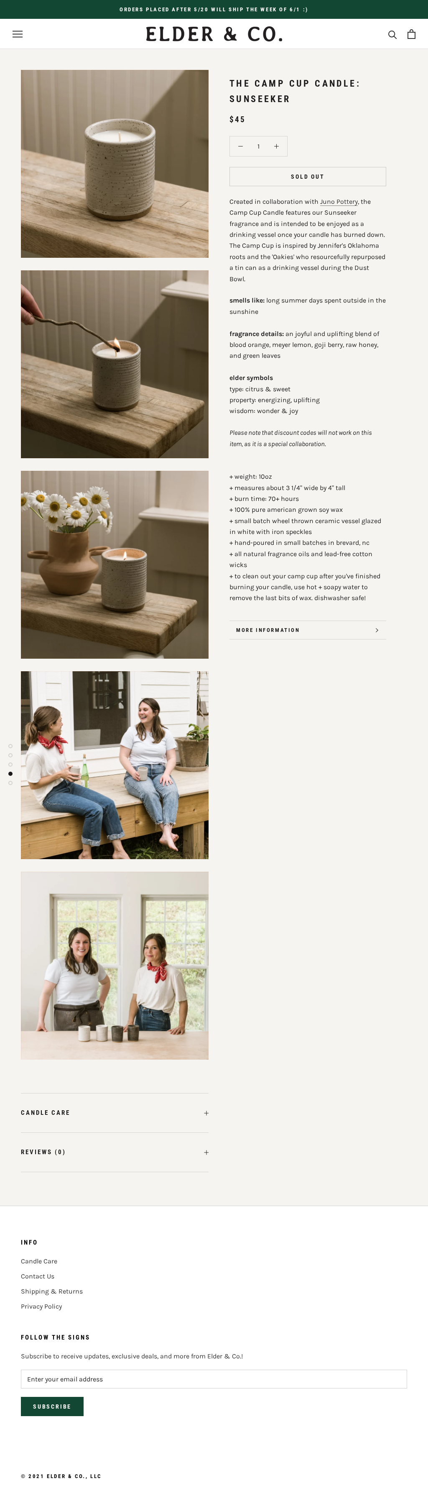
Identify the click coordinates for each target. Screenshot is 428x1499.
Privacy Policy (41, 1306)
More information (268, 630)
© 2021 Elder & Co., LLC (61, 1476)
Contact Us (37, 1276)
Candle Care (45, 1113)
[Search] (392, 34)
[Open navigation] (18, 34)
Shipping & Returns (52, 1291)
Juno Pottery (339, 201)
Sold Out (307, 176)
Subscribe (52, 1406)
